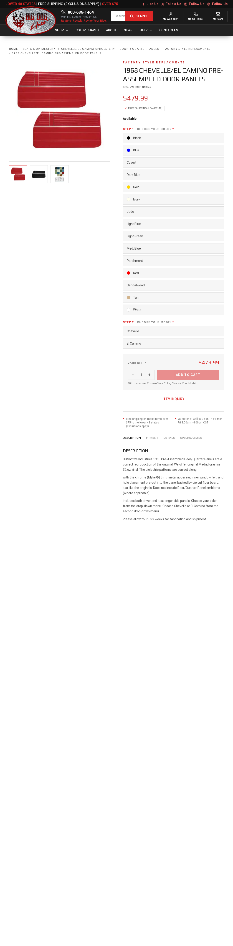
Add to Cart (188, 375)
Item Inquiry (173, 399)
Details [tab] (169, 437)
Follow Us (173, 4)
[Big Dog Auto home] (30, 16)
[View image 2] (39, 174)
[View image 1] (18, 174)
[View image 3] (59, 174)
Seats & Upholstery (39, 48)
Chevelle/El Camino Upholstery (88, 48)
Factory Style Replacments (187, 48)
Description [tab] (132, 437)
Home (13, 48)
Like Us (152, 4)
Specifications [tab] (191, 437)
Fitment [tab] (152, 437)
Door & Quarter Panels (139, 48)
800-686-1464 (81, 12)
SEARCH (142, 16)
